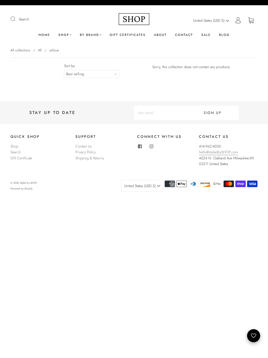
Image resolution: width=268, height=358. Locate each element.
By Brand (89, 35)
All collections (20, 50)
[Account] (238, 20)
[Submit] (16, 19)
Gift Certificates (128, 35)
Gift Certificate (21, 158)
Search (24, 19)
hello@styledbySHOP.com (218, 152)
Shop (63, 35)
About (160, 35)
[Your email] (160, 113)
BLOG (224, 35)
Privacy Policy (85, 152)
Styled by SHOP (28, 183)
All (40, 50)
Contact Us (83, 146)
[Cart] (251, 20)
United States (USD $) (209, 20)
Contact (184, 35)
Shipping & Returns (89, 158)
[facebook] (140, 146)
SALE (206, 35)
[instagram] (151, 146)
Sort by (69, 66)
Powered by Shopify (21, 189)
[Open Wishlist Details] (253, 335)
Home (44, 35)
